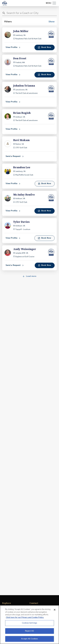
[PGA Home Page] (4, 3)
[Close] (55, 610)
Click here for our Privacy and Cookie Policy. (25, 617)
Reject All (29, 631)
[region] (29, 624)
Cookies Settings (29, 623)
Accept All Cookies (29, 639)
